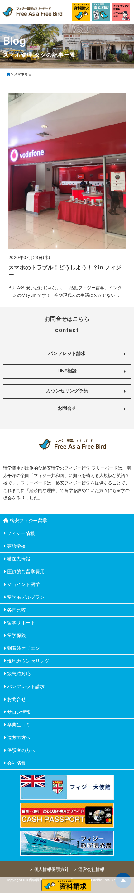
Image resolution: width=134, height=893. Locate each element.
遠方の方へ (19, 737)
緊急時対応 (19, 674)
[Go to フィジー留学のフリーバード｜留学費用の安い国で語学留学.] (8, 74)
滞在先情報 (18, 559)
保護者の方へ (21, 750)
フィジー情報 (21, 533)
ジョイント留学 (23, 584)
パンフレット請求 (67, 353)
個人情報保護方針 (51, 869)
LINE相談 (67, 371)
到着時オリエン (23, 648)
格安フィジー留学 (28, 520)
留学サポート (21, 623)
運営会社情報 (91, 869)
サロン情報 (19, 712)
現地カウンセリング (28, 661)
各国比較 (16, 610)
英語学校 (16, 546)
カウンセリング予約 (67, 391)
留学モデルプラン (26, 597)
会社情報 (16, 763)
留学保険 (16, 635)
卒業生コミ (19, 725)
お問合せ (67, 408)
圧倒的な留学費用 (26, 571)
